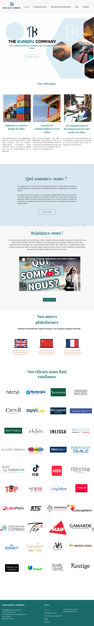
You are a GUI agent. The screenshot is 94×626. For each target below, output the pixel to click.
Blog (46, 619)
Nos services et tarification (53, 616)
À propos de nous (50, 613)
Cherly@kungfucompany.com (12, 610)
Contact (47, 622)
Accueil (46, 610)
